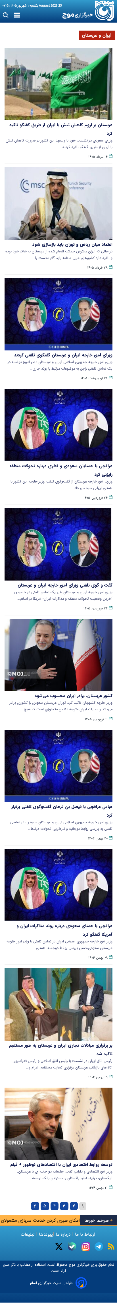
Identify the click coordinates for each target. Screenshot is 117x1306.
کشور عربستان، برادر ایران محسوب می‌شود (73, 695)
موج (71, 1265)
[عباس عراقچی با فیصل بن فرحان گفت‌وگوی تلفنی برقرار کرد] (58, 766)
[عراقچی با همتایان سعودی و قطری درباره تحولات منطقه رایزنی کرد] (58, 425)
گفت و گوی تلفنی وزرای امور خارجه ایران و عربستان (65, 585)
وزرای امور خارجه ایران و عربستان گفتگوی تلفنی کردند (63, 355)
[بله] (72, 1246)
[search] (5, 15)
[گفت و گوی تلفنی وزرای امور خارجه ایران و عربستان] (58, 544)
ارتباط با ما (85, 1234)
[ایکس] (58, 1246)
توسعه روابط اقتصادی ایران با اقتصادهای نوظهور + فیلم (61, 1164)
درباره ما (63, 1234)
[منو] (17, 15)
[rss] (111, 1246)
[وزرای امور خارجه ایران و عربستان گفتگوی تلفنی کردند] (58, 314)
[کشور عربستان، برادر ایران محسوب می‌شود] (58, 655)
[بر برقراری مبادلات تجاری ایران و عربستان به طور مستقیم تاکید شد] (58, 1004)
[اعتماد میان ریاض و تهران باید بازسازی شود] (58, 203)
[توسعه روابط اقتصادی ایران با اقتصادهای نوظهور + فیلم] (58, 1124)
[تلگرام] (99, 1246)
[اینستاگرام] (86, 1246)
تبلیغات (28, 1234)
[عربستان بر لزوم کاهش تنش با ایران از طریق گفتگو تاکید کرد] (58, 84)
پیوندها (45, 1234)
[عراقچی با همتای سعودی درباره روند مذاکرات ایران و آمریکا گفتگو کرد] (58, 885)
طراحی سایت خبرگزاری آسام (51, 1283)
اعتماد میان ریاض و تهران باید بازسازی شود (72, 244)
